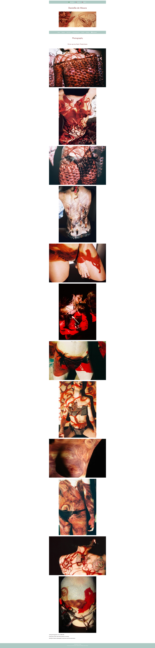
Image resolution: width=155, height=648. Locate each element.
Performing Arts (76, 32)
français (78, 2)
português (72, 2)
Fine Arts (68, 32)
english (84, 2)
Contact (87, 32)
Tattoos (63, 32)
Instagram (95, 32)
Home (59, 32)
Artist (82, 32)
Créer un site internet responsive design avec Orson (78, 645)
